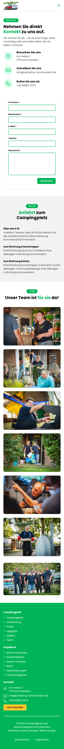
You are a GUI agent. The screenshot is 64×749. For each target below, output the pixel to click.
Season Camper (16, 661)
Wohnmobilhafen (16, 652)
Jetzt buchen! (15, 707)
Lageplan (11, 631)
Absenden (46, 181)
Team (9, 640)
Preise (9, 626)
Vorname (14, 102)
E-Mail (12, 126)
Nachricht (14, 150)
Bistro (9, 666)
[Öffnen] (41, 5)
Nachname (15, 114)
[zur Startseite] (10, 5)
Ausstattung (13, 622)
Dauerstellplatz (15, 657)
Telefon (12, 138)
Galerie (10, 635)
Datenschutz (22, 739)
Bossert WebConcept (43, 730)
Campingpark (14, 617)
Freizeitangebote (16, 675)
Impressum (42, 739)
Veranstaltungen (16, 670)
